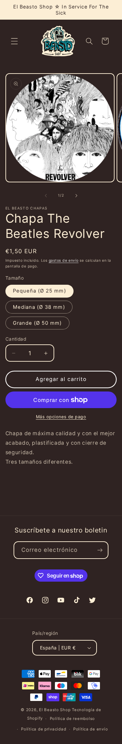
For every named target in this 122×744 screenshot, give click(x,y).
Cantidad (15, 339)
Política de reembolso (72, 718)
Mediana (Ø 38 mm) (39, 307)
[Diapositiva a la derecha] (76, 195)
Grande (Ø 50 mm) (37, 323)
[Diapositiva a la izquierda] (45, 195)
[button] (14, 41)
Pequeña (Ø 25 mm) (39, 291)
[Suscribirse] (100, 550)
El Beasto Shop (54, 709)
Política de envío (90, 729)
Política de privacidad (43, 729)
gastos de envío (64, 260)
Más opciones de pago (61, 416)
